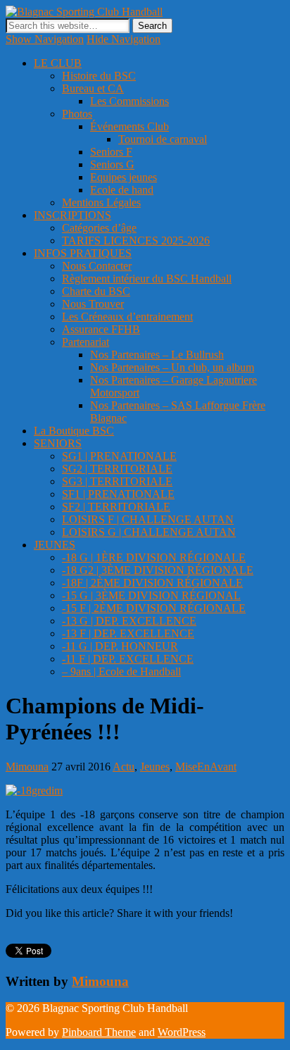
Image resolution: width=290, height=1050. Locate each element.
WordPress (182, 1032)
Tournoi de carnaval (162, 139)
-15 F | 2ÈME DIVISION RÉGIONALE (154, 608)
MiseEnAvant (206, 767)
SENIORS (58, 443)
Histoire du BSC (99, 76)
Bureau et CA (93, 88)
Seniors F (111, 152)
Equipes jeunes (123, 177)
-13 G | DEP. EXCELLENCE (129, 621)
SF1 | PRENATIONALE (118, 494)
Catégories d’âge (99, 228)
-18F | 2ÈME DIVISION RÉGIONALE (152, 583)
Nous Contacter (97, 266)
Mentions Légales (101, 202)
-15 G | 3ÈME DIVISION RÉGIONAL (151, 595)
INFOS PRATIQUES (83, 253)
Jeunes (155, 767)
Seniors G (112, 164)
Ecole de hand (121, 190)
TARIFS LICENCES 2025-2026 (136, 240)
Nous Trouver (93, 304)
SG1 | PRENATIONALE (119, 456)
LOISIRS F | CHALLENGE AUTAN (148, 519)
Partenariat (85, 342)
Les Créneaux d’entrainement (127, 317)
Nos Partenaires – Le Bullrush (157, 355)
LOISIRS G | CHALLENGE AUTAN (149, 532)
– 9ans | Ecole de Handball (121, 671)
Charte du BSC (96, 291)
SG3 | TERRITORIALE (117, 481)
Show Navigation (45, 39)
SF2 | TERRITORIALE (116, 507)
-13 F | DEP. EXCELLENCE (128, 633)
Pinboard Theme (99, 1032)
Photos (77, 114)
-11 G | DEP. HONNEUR (120, 646)
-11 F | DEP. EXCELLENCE (128, 659)
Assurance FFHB (101, 329)
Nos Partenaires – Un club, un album (172, 367)
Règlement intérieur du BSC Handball (147, 279)
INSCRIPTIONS (72, 215)
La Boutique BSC (74, 431)
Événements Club (129, 126)
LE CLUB (58, 63)
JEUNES (54, 545)
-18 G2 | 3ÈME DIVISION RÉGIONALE (157, 570)
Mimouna (27, 767)
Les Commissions (129, 101)
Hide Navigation (123, 39)
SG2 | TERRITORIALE (117, 469)
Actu (123, 767)
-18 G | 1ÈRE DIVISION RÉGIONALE (154, 557)
